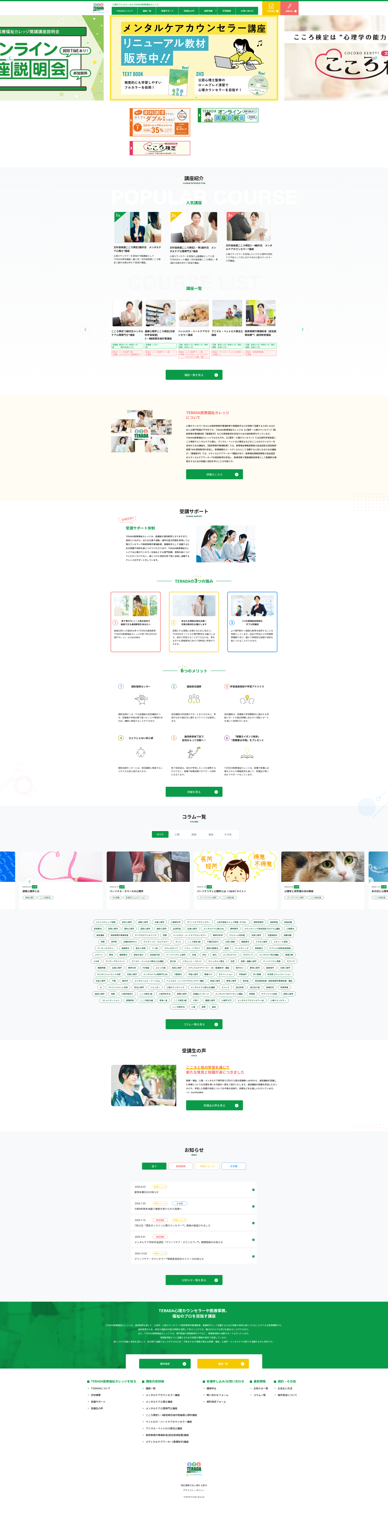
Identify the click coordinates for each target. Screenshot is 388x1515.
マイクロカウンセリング (145, 935)
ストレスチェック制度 (106, 922)
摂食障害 (284, 987)
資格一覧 (163, 1000)
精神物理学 (259, 922)
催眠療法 (123, 954)
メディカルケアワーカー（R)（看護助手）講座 (208, 967)
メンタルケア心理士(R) (213, 928)
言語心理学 (256, 935)
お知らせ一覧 (261, 1388)
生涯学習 (177, 928)
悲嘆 (165, 935)
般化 (215, 954)
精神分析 (132, 967)
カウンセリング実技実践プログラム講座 (262, 928)
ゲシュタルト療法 (216, 961)
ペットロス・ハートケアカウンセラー (190, 935)
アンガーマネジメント (115, 961)
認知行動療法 (212, 948)
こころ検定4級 (146, 1000)
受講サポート (167, 10)
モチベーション (225, 974)
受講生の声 (189, 10)
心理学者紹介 (127, 993)
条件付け (240, 967)
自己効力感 (255, 987)
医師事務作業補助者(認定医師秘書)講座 (167, 1435)
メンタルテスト (230, 954)
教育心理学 (231, 980)
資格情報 (181, 1166)
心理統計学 (176, 922)
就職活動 (288, 935)
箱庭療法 (245, 941)
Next (376, 57)
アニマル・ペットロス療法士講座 (164, 1428)
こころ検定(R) (178, 1006)
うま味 (96, 961)
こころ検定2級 (194, 941)
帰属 (113, 993)
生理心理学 (117, 967)
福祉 (211, 834)
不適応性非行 (213, 941)
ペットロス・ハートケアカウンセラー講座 (185, 980)
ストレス (225, 987)
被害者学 (270, 967)
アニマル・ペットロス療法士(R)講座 (147, 961)
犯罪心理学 (285, 967)
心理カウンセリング (175, 987)
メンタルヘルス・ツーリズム (147, 980)
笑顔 (103, 941)
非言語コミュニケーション (279, 974)
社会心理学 (100, 980)
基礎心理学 (210, 1000)
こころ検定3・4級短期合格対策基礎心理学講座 (171, 1415)
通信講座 (100, 935)
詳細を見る (194, 792)
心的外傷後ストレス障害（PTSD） (232, 922)
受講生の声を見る (214, 1105)
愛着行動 (289, 954)
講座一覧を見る (194, 375)
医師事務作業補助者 (119, 935)
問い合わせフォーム (217, 1395)
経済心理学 (100, 993)
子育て (196, 1000)
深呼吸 (114, 941)
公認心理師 (230, 941)
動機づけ (208, 974)
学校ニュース (207, 1166)
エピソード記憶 (281, 941)
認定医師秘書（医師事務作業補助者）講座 (273, 980)
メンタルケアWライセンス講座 (229, 993)
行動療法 (178, 974)
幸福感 (252, 993)
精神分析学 (218, 935)
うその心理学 (261, 941)
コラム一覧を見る (194, 1024)
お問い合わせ (247, 10)
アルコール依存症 (237, 935)
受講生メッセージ (201, 993)
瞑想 (111, 954)
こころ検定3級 (180, 1000)
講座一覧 (147, 10)
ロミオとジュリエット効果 (109, 974)
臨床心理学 (162, 928)
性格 (194, 954)
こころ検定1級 (145, 993)
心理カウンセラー (278, 1000)
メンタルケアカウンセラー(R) (251, 1000)
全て (154, 1166)
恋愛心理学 (132, 974)
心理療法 (290, 928)
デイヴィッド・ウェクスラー (156, 941)
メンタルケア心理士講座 (159, 1401)
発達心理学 (215, 980)
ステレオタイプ (171, 948)
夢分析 (173, 961)
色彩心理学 (127, 922)
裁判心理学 (129, 928)
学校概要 (226, 10)
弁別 (204, 954)
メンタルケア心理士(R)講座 (203, 987)
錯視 (227, 948)
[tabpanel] (194, 58)
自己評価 (240, 987)
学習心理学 (193, 974)
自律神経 (274, 922)
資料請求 (271, 11)
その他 (227, 834)
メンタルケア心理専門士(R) (155, 974)
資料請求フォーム (216, 1401)
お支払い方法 (285, 1388)
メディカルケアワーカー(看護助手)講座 (167, 1441)
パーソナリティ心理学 (176, 954)
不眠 (114, 980)
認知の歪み (139, 954)
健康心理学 (143, 922)
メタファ (99, 954)
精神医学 (234, 928)
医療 (194, 834)
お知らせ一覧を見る (194, 1280)
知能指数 (288, 922)
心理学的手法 (165, 993)
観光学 (125, 980)
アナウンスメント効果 (118, 987)
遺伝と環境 (141, 948)
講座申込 (289, 11)
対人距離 (257, 974)
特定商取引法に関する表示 (194, 1485)
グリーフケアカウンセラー (198, 922)
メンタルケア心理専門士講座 (161, 1408)
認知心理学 (145, 928)
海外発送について (287, 1395)
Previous (10, 57)
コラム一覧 (260, 1395)
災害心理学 (159, 922)
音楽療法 (98, 928)
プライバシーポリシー (194, 1490)
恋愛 (232, 961)
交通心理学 (192, 928)
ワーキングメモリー (106, 948)
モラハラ (291, 961)
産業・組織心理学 (249, 961)
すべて (160, 834)
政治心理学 (139, 987)
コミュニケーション (111, 1000)
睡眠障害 (102, 967)
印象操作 (243, 974)
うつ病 (155, 948)
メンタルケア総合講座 (269, 954)
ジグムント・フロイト (192, 961)
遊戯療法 (125, 948)
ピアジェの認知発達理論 (280, 948)
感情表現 (130, 1000)
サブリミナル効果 (269, 993)
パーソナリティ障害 (272, 961)
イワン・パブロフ (192, 948)
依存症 (246, 980)
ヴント (178, 941)
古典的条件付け (130, 941)
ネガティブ (248, 954)
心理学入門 (226, 1000)
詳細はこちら (214, 474)
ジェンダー (155, 987)
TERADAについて (124, 10)
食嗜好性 (270, 987)
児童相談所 (272, 935)
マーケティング (242, 948)
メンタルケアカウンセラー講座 (163, 1395)
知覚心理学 (177, 967)
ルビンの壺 (161, 967)
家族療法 (259, 948)
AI (101, 987)
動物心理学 (255, 967)
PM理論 (145, 967)
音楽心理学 (113, 928)
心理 (177, 834)
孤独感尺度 (155, 954)
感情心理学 (182, 993)
